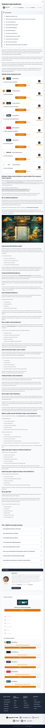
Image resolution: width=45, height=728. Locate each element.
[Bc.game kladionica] (9, 103)
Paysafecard (16, 707)
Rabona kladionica (15, 127)
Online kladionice (7, 699)
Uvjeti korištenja (37, 704)
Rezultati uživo (26, 705)
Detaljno (29, 85)
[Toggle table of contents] (41, 13)
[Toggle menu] (43, 1)
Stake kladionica (15, 115)
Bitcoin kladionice (7, 702)
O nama (35, 699)
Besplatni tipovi (26, 707)
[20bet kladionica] (9, 140)
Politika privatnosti (37, 702)
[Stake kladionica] (9, 115)
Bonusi (25, 700)
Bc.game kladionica (16, 103)
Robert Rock (14, 573)
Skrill (15, 702)
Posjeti (20, 647)
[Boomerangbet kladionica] (9, 152)
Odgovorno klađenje (37, 706)
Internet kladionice (28, 726)
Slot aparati (6, 710)
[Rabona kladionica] (9, 127)
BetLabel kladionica (16, 90)
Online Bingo (6, 704)
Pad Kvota (25, 702)
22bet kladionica (15, 78)
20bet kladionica (15, 140)
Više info (22, 610)
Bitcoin (15, 705)
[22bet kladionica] (9, 78)
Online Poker (6, 708)
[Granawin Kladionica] (9, 164)
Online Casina (6, 706)
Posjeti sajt (21, 85)
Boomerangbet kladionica (17, 152)
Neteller (15, 700)
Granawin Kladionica (16, 164)
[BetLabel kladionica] (9, 90)
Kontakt (35, 708)
